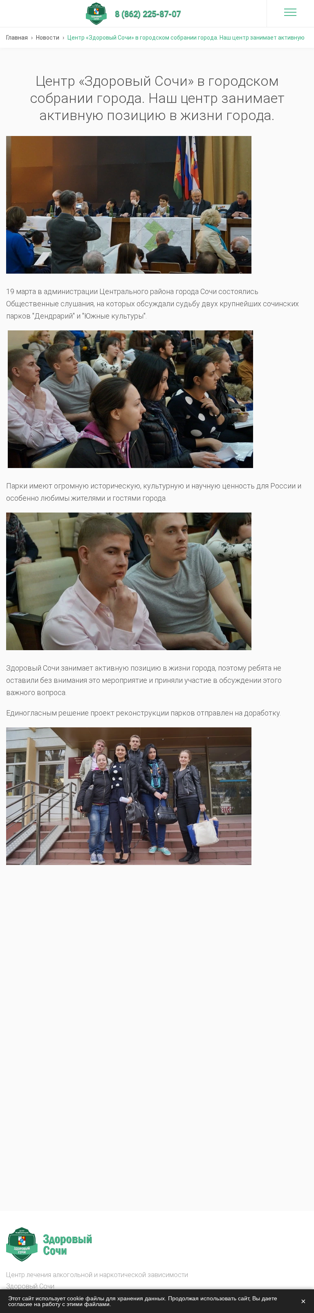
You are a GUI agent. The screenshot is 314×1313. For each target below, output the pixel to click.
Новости (47, 37)
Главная (17, 37)
